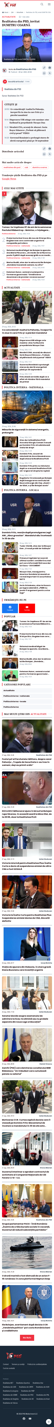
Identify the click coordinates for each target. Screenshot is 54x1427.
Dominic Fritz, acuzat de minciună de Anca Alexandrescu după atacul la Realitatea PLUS (35, 456)
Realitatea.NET (8, 1383)
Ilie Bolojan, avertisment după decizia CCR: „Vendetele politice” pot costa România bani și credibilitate (26, 1327)
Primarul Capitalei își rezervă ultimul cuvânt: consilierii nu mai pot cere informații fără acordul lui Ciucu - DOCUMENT (35, 562)
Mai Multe (27, 1338)
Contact (6, 1364)
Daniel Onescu (46, 1064)
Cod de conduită (9, 1368)
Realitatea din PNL (42, 1395)
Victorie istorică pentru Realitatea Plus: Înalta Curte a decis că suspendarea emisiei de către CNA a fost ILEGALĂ (26, 866)
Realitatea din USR (9, 1387)
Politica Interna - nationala (18, 246)
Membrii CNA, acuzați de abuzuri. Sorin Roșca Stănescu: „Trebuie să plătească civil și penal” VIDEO (28, 130)
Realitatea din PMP (28, 1391)
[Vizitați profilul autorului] (4, 70)
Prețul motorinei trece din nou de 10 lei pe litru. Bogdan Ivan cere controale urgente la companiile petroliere (29, 240)
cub (26, 167)
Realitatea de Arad (43, 1399)
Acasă (6, 12)
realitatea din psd (12, 167)
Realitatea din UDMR (10, 1395)
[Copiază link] (44, 67)
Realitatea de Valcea (10, 1403)
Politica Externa (8, 234)
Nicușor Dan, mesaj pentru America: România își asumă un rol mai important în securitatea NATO (35, 575)
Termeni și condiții (18, 1364)
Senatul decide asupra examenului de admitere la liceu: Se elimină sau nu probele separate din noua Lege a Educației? (25, 1018)
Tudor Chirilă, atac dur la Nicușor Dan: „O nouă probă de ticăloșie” (35, 547)
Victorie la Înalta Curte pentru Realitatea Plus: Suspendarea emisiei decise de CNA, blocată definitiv (27, 918)
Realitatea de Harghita (11, 1399)
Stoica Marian (46, 1168)
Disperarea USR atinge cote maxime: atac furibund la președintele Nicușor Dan (29, 121)
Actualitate (20, 12)
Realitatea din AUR (42, 1387)
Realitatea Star (38, 1383)
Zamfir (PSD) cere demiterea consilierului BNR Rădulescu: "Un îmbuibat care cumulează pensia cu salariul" (26, 1070)
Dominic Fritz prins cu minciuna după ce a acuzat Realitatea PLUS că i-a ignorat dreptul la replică (35, 468)
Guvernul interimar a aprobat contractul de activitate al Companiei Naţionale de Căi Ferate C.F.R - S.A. (25, 1174)
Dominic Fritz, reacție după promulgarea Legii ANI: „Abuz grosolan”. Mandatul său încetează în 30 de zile (27, 535)
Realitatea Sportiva (23, 1383)
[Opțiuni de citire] (48, 1421)
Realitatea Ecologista (10, 1391)
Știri (12, 12)
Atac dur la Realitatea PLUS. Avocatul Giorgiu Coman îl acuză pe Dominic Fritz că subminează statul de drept (35, 444)
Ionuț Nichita (46, 963)
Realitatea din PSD (26, 69)
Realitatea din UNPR (26, 1387)
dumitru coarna (39, 167)
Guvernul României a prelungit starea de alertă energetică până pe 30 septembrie (29, 139)
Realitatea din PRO (26, 1395)
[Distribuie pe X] (49, 73)
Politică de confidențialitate (37, 1364)
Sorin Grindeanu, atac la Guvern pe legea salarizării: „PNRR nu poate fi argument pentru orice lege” (35, 589)
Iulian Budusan (45, 859)
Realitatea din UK (28, 1399)
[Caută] (41, 5)
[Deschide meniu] (49, 5)
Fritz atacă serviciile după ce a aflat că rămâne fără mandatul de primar (35, 379)
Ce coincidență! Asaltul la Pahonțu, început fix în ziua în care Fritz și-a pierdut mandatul (27, 112)
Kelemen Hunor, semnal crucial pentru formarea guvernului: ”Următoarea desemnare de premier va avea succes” (26, 274)
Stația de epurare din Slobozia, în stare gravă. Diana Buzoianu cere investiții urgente (26, 968)
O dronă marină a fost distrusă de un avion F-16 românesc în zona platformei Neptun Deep (26, 1277)
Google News (9, 178)
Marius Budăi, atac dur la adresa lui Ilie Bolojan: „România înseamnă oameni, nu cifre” (29, 263)
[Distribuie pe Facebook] (49, 67)
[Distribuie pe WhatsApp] (44, 73)
